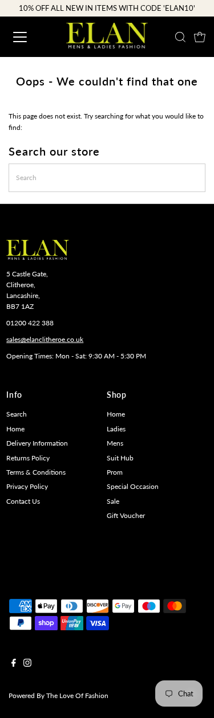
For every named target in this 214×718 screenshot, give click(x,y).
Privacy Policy (27, 486)
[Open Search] (180, 37)
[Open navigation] (30, 37)
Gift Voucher (126, 515)
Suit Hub (120, 458)
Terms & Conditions (36, 472)
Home (15, 429)
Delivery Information (37, 443)
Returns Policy (28, 458)
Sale (113, 501)
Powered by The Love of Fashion (58, 695)
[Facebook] (14, 664)
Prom (115, 472)
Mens (115, 443)
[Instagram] (27, 664)
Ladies (116, 429)
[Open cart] (199, 37)
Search (16, 414)
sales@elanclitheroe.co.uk (44, 339)
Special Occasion (133, 486)
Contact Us (23, 501)
